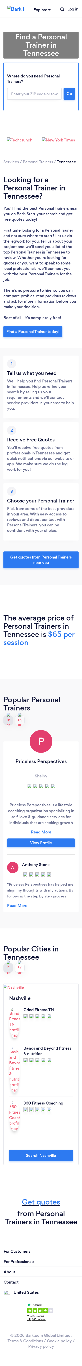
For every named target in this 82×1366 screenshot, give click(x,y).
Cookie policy (59, 1341)
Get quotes (41, 1202)
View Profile (41, 843)
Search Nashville (41, 1155)
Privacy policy (41, 1346)
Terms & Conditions (25, 1341)
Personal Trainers (38, 162)
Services (11, 162)
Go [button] (69, 93)
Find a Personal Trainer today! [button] (32, 331)
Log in (72, 9)
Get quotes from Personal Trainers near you (41, 559)
